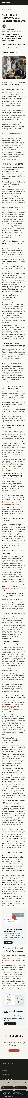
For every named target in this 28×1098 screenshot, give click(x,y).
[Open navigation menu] (24, 2)
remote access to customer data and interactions (13, 706)
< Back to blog (6, 9)
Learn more (8, 942)
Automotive (6, 1087)
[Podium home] (6, 3)
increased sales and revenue (10, 504)
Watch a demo (14, 1051)
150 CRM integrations (16, 985)
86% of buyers (10, 464)
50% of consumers (7, 599)
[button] (14, 1082)
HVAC (17, 1087)
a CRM (13, 110)
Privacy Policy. (10, 1096)
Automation (5, 588)
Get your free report (10, 1024)
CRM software (19, 198)
